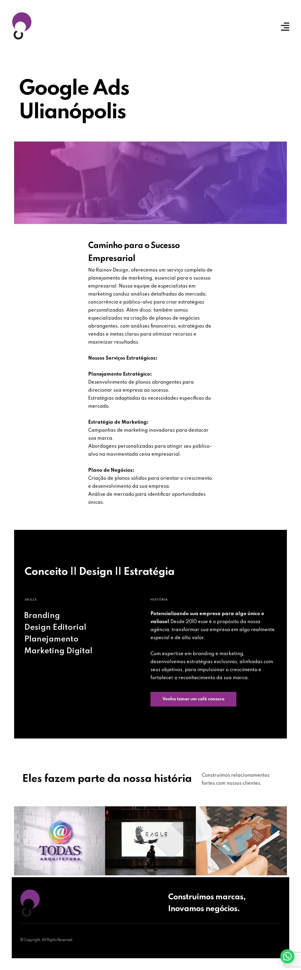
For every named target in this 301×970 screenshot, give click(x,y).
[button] (287, 956)
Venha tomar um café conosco (193, 699)
